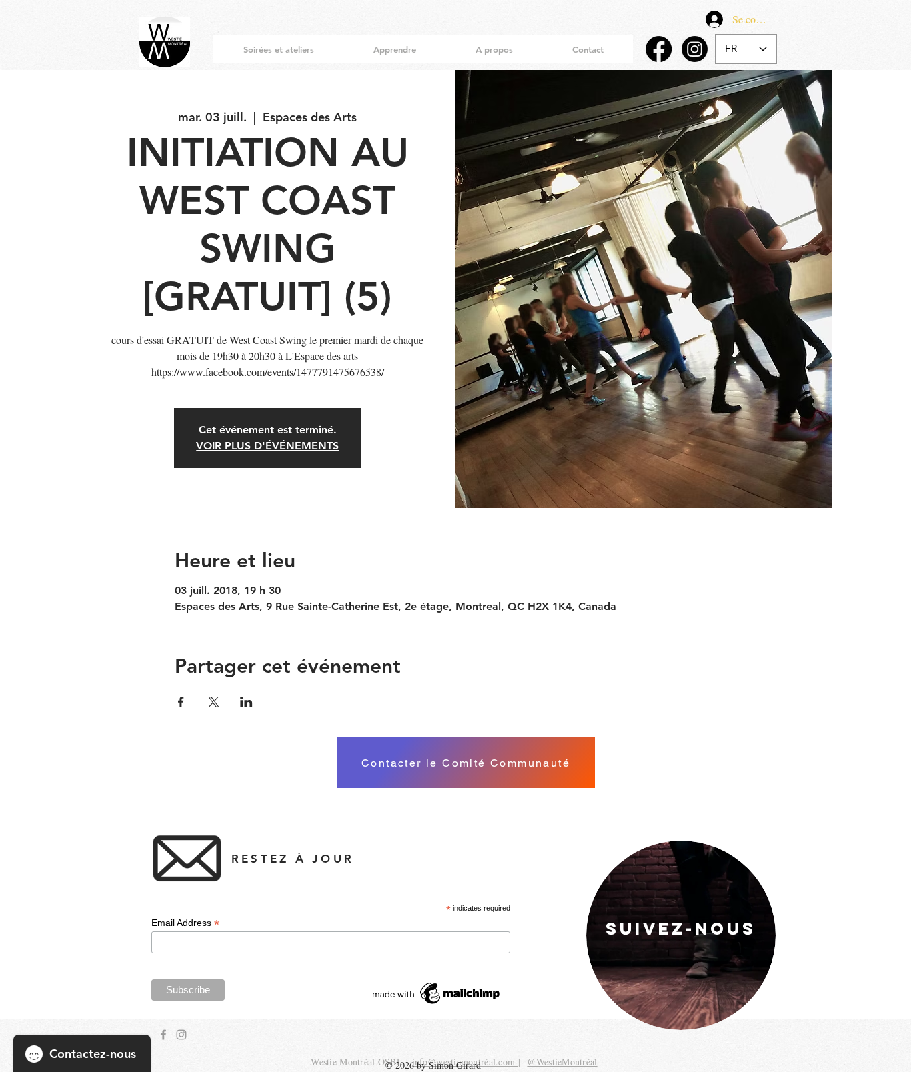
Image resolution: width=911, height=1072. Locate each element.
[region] (681, 935)
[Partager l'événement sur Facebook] (181, 702)
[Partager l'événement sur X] (213, 702)
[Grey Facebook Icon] (163, 1034)
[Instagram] (695, 49)
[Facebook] (659, 49)
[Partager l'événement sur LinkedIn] (246, 702)
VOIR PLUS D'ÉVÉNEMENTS (267, 445)
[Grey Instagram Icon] (181, 1034)
